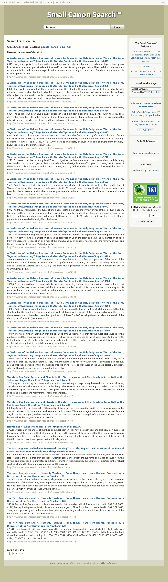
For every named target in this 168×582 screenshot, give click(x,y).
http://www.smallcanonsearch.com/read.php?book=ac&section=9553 (41, 197)
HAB (151, 58)
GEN (133, 52)
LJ (138, 71)
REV (150, 66)
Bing (62, 46)
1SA (159, 52)
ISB (149, 74)
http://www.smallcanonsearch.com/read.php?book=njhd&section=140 (41, 516)
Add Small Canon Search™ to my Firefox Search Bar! (145, 123)
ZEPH (155, 58)
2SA (133, 55)
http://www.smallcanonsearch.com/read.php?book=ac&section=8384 (41, 123)
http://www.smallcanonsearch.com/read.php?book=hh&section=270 (40, 442)
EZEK (151, 55)
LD (148, 71)
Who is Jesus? (15, 2)
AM (135, 58)
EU (134, 71)
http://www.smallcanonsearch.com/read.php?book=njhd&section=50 (41, 492)
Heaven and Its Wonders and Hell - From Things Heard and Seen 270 (44, 426)
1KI (135, 55)
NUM (144, 52)
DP (140, 74)
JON (142, 58)
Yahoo (54, 46)
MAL (148, 61)
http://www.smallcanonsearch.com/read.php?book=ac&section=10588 (41, 296)
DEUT (148, 52)
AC (132, 71)
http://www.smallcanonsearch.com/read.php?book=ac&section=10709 (41, 346)
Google (45, 46)
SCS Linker (47, 2)
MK (144, 66)
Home (4, 2)
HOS (158, 55)
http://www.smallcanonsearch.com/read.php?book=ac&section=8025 (41, 76)
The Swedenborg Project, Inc (85, 563)
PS (140, 55)
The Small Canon (62, 2)
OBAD (139, 58)
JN (148, 66)
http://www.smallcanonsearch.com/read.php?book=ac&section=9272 (41, 172)
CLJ (156, 71)
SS (150, 71)
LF (152, 71)
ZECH (144, 61)
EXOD (137, 52)
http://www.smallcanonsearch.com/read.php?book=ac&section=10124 (41, 247)
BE (146, 74)
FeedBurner (153, 170)
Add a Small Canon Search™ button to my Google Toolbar (146, 113)
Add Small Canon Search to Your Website (146, 105)
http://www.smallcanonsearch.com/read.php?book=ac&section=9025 (41, 148)
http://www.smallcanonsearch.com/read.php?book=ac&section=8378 (41, 101)
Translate (155, 92)
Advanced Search (32, 2)
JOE (132, 58)
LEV (140, 52)
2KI (138, 55)
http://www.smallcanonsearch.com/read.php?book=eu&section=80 (40, 420)
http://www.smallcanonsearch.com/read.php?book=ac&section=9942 (41, 222)
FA (154, 71)
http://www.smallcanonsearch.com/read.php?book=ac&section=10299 (41, 272)
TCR (151, 74)
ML (144, 74)
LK (146, 66)
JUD (155, 52)
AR (142, 74)
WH (145, 71)
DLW (159, 71)
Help (163, 2)
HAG (158, 58)
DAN (155, 55)
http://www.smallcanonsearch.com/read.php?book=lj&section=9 (38, 467)
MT (141, 66)
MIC (146, 58)
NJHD (142, 71)
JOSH (152, 52)
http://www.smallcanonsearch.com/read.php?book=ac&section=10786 (41, 371)
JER (145, 55)
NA (148, 58)
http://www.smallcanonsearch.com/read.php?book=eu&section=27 (40, 396)
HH (136, 71)
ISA (142, 55)
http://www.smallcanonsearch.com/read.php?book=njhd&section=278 (41, 541)
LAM (147, 55)
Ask (69, 46)
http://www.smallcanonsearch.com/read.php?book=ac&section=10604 (41, 321)
